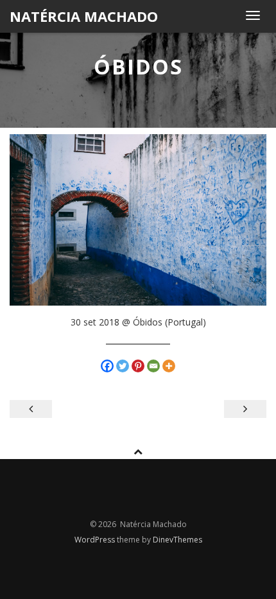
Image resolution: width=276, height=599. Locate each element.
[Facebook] (107, 366)
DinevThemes (177, 539)
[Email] (153, 366)
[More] (168, 366)
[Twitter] (122, 366)
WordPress (95, 539)
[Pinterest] (138, 366)
